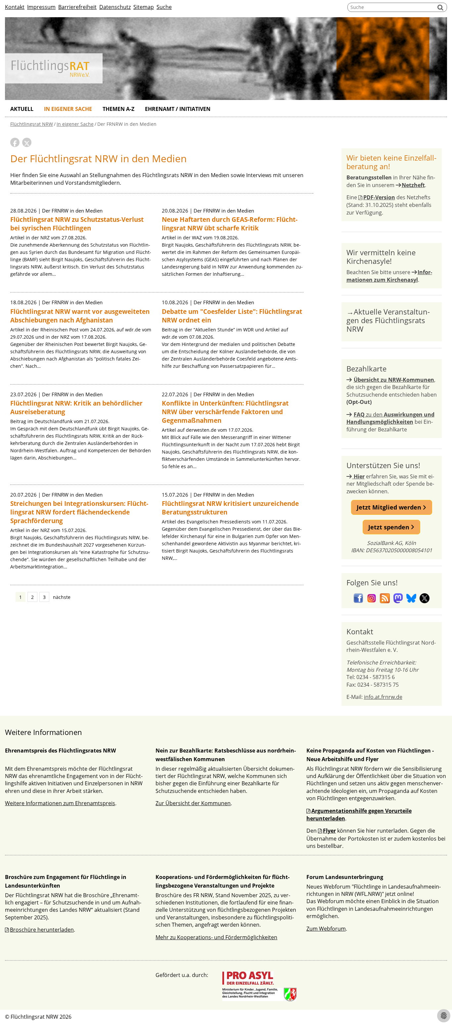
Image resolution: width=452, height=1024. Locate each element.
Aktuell (21, 109)
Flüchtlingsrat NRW (31, 124)
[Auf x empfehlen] (26, 142)
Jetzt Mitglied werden (390, 507)
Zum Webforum (326, 928)
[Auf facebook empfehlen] (15, 142)
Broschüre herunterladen (42, 929)
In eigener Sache (68, 109)
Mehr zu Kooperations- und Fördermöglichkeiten (216, 937)
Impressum (41, 7)
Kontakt (14, 7)
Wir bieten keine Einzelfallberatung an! (391, 162)
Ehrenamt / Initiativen (177, 109)
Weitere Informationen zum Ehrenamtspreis (60, 803)
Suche (164, 7)
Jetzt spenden (389, 527)
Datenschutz (115, 7)
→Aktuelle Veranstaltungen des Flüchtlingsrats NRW (388, 320)
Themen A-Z (118, 109)
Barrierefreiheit (77, 7)
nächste (61, 597)
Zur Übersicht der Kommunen (193, 803)
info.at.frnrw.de (383, 697)
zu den (390, 418)
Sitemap (143, 7)
